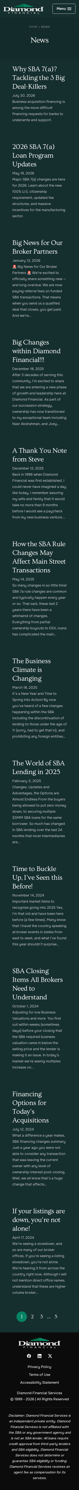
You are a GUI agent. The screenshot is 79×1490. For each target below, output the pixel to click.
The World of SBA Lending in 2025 (38, 767)
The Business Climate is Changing (31, 669)
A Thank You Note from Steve (39, 455)
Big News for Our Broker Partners (37, 247)
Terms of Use (39, 1374)
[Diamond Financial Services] (24, 8)
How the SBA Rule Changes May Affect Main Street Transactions (39, 557)
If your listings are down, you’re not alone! (38, 1219)
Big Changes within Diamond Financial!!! (36, 351)
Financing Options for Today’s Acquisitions (30, 1107)
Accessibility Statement (39, 1382)
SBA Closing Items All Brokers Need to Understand (37, 984)
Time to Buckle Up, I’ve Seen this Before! (37, 877)
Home (33, 27)
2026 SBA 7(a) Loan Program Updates (33, 155)
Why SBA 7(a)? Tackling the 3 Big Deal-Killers (38, 77)
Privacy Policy (39, 1366)
